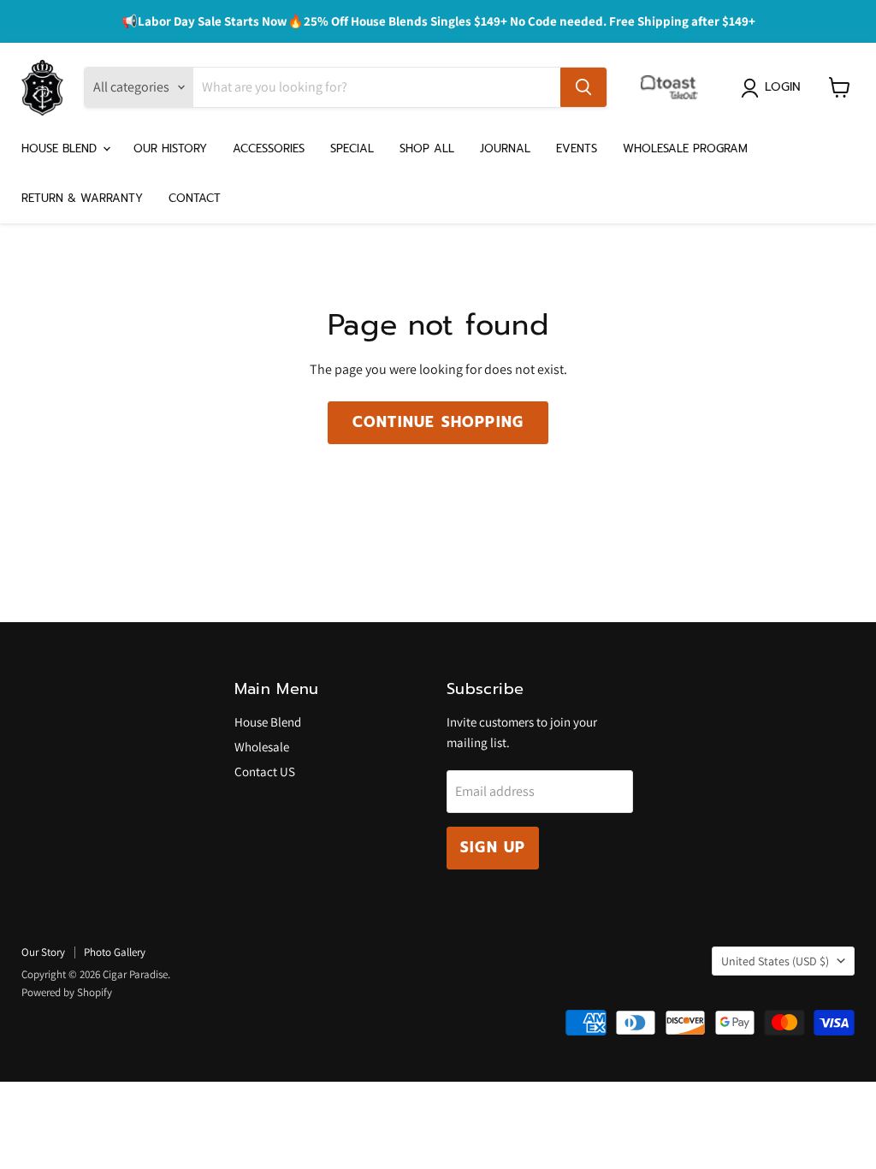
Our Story (43, 952)
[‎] (674, 87)
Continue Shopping (438, 422)
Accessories (269, 148)
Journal (505, 148)
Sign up (492, 847)
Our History (170, 148)
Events (576, 148)
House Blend (61, 148)
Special (352, 148)
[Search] (583, 87)
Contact (195, 198)
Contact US (264, 771)
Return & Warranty (82, 198)
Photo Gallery (114, 952)
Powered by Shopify (66, 992)
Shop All (427, 148)
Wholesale (261, 747)
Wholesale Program (685, 148)
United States (775, 961)
